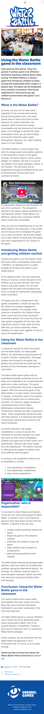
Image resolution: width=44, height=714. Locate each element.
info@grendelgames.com (21, 707)
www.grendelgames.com (22, 709)
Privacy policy (31, 705)
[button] (33, 2)
